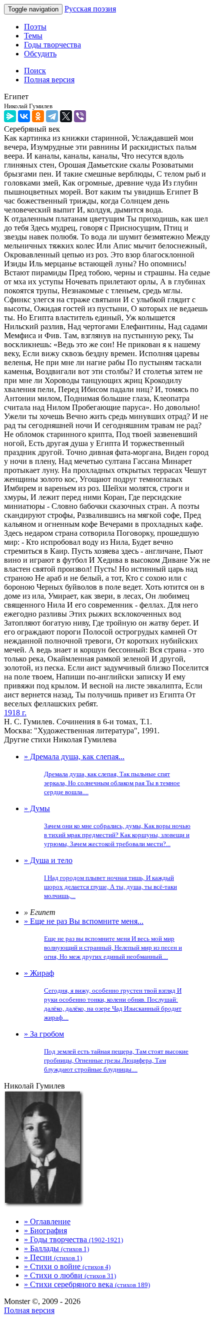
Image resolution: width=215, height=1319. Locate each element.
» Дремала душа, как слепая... (102, 774)
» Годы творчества (73, 1239)
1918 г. (15, 712)
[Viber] (80, 116)
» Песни (53, 1257)
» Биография (45, 1230)
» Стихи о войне (67, 1266)
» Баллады (56, 1248)
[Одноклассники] (38, 116)
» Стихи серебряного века (87, 1284)
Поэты (35, 26)
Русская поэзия (90, 8)
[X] (66, 116)
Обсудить (40, 53)
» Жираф (103, 995)
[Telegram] (52, 116)
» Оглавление (47, 1221)
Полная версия (29, 1310)
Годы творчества (52, 44)
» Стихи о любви (70, 1275)
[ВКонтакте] (24, 116)
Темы (33, 35)
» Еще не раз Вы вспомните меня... (103, 938)
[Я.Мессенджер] (10, 116)
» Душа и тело (100, 877)
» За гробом (106, 1051)
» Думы (107, 826)
